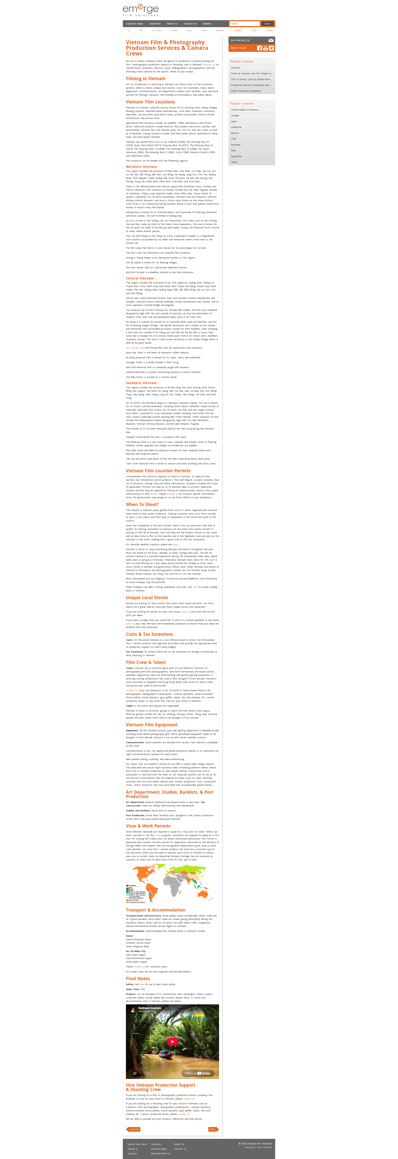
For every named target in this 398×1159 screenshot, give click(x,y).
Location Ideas (134, 23)
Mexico (235, 133)
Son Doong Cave (135, 347)
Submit (207, 23)
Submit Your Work (137, 1144)
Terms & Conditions (264, 1147)
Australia (235, 144)
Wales (212, 1129)
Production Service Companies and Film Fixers (253, 85)
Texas (234, 162)
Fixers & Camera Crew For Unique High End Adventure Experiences (253, 73)
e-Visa (157, 835)
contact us (172, 493)
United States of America (244, 109)
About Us (172, 23)
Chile (233, 138)
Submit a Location (132, 1151)
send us (186, 611)
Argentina (236, 156)
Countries (155, 23)
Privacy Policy (249, 1147)
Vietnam (235, 67)
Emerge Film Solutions (141, 10)
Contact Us (190, 23)
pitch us (130, 623)
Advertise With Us (160, 1153)
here (175, 544)
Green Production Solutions (246, 91)
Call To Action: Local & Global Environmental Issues (253, 79)
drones (154, 493)
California (236, 127)
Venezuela (134, 1129)
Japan (234, 121)
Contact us (209, 64)
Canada (235, 115)
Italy (233, 150)
